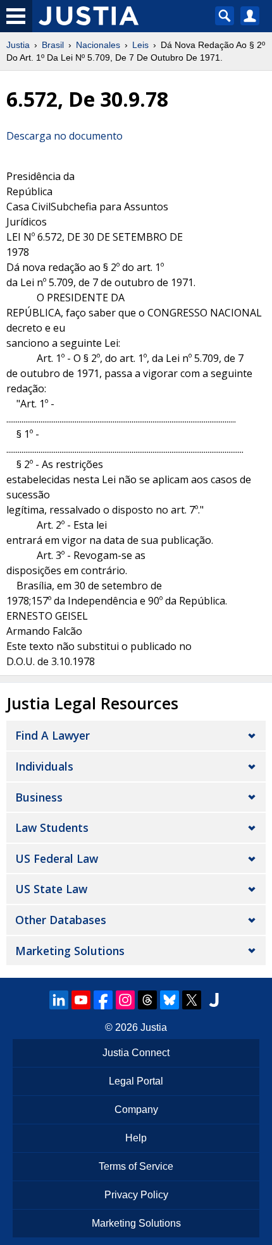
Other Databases (60, 919)
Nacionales (98, 45)
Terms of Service (136, 1166)
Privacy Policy (136, 1194)
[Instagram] (125, 999)
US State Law (51, 888)
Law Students (52, 827)
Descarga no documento (64, 136)
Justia (18, 45)
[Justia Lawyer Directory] (213, 999)
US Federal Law (56, 858)
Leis (140, 45)
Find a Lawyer (52, 735)
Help (136, 1138)
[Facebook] (103, 999)
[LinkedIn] (58, 999)
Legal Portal (136, 1081)
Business (39, 797)
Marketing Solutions (70, 950)
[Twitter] (191, 999)
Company (136, 1109)
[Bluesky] (169, 999)
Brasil (53, 45)
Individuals (44, 766)
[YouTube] (80, 999)
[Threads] (147, 999)
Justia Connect (136, 1052)
